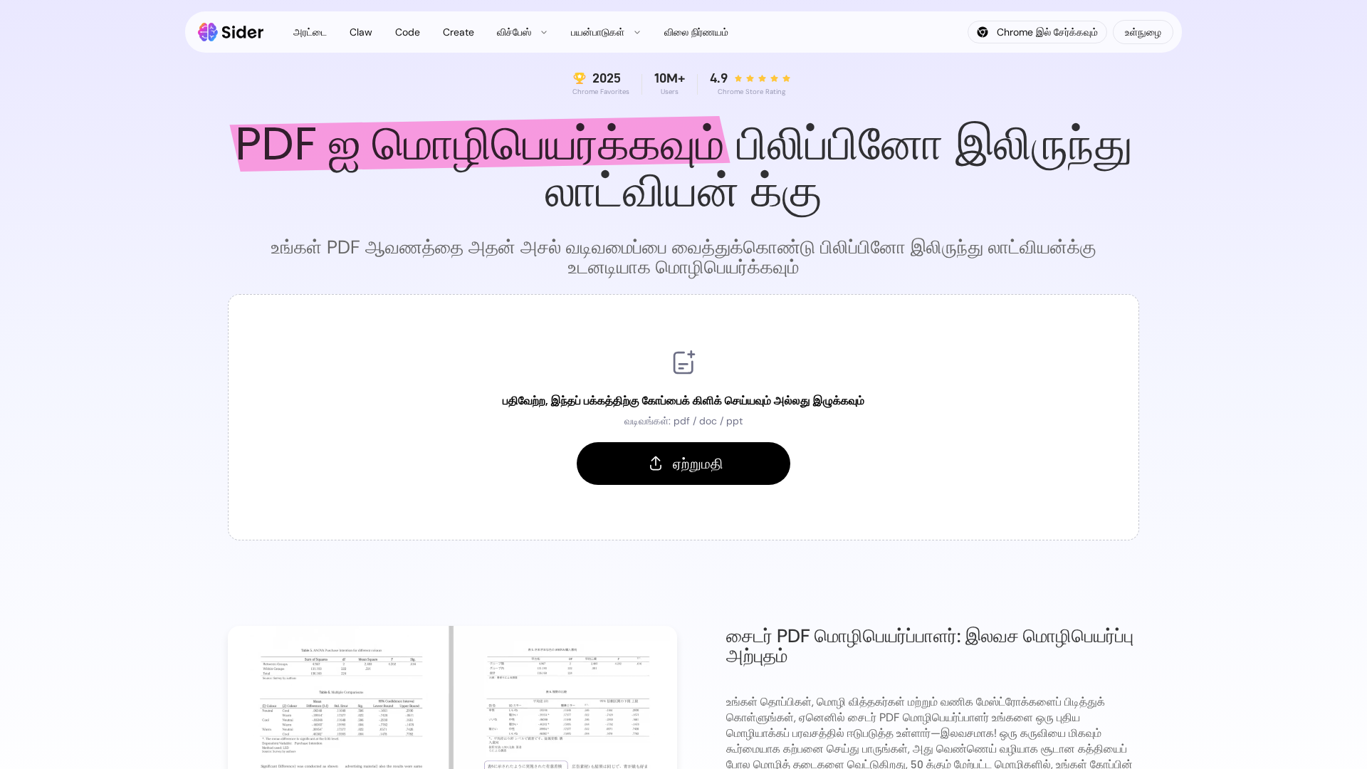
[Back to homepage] (231, 32)
